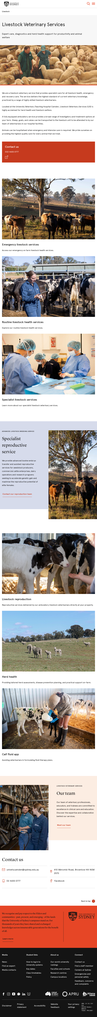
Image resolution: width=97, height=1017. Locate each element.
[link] (48, 215)
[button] (88, 4)
